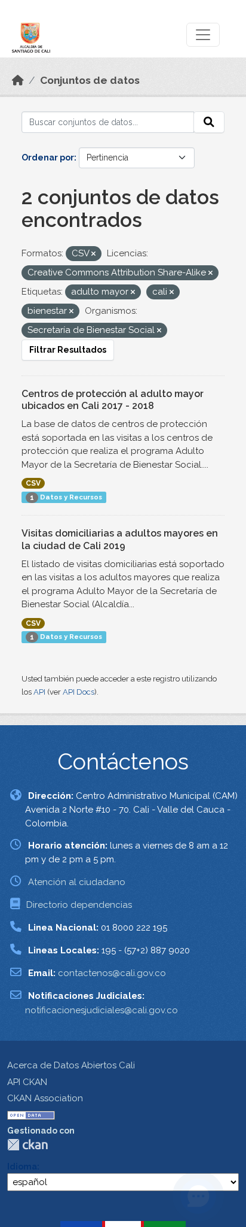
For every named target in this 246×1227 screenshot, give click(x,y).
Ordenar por (47, 157)
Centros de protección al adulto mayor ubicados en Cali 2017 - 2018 (112, 400)
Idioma (22, 1166)
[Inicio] (18, 80)
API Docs (78, 691)
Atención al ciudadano (76, 882)
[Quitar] (93, 254)
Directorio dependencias (79, 904)
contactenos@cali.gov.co (112, 973)
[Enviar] (209, 122)
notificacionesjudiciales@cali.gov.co (101, 1010)
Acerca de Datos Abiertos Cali (71, 1065)
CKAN (27, 1144)
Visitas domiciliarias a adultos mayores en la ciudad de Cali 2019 (119, 540)
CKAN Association (45, 1098)
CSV (33, 483)
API (39, 691)
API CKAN (27, 1082)
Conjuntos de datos (90, 80)
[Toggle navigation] (203, 35)
